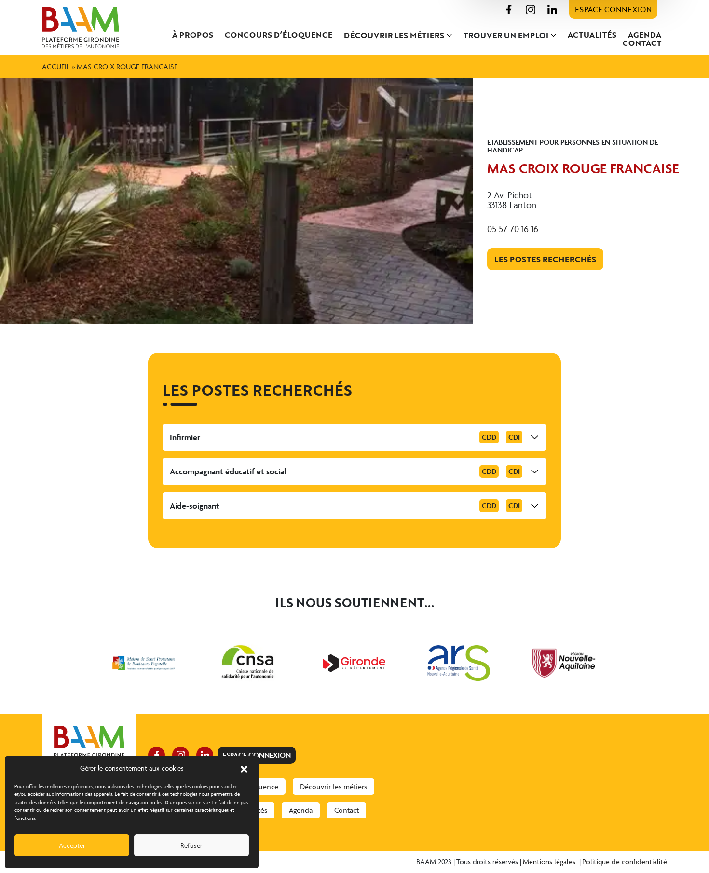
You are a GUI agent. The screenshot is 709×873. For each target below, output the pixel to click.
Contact (642, 43)
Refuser (191, 845)
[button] (244, 768)
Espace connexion (613, 9)
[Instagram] (530, 8)
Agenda (644, 35)
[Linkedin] (552, 8)
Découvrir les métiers (394, 35)
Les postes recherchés (545, 259)
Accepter (72, 845)
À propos (192, 35)
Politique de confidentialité (624, 861)
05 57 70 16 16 (512, 229)
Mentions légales (550, 861)
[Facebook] (509, 8)
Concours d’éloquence (278, 35)
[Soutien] (144, 663)
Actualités (592, 35)
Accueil (56, 66)
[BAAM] (89, 27)
